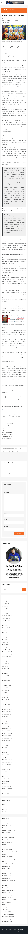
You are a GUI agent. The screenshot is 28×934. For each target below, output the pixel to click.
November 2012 (6, 709)
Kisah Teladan (5, 878)
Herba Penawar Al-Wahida (9, 851)
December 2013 (6, 678)
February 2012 (5, 728)
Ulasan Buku (5, 919)
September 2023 (6, 615)
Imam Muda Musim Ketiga (8, 859)
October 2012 (5, 711)
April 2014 (4, 668)
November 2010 (6, 762)
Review (4, 907)
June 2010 (4, 774)
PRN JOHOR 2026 (6, 897)
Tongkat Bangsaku (7, 914)
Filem (3, 847)
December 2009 (6, 788)
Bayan (3, 827)
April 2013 (4, 697)
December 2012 (6, 707)
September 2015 (6, 635)
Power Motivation (6, 895)
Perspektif (15, 20)
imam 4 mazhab (9, 428)
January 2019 (5, 620)
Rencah (18, 20)
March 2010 (5, 781)
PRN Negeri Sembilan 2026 (9, 899)
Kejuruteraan (5, 866)
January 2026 (5, 606)
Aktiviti (4, 823)
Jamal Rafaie (5, 18)
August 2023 (5, 618)
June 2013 (4, 692)
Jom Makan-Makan (7, 863)
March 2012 (5, 726)
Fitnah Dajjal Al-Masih (7, 849)
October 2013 (5, 683)
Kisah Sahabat (9, 20)
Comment (7, 492)
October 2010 (5, 764)
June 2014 (4, 663)
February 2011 (5, 755)
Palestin (4, 887)
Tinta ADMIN (5, 911)
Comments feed (6, 809)
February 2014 (5, 673)
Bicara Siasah (5, 832)
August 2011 (5, 740)
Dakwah (4, 20)
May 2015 (4, 639)
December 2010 (6, 759)
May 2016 (4, 632)
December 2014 (6, 651)
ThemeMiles (23, 931)
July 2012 (4, 719)
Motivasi (4, 883)
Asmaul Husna (6, 825)
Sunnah (22, 20)
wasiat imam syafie (6, 442)
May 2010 (4, 776)
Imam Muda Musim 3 (7, 856)
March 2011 (5, 752)
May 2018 (4, 625)
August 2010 (5, 769)
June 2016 (4, 630)
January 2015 (5, 649)
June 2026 (4, 603)
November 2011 (6, 735)
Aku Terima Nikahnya (6, 473)
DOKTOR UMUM (6, 842)
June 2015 (4, 637)
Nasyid (4, 885)
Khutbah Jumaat (6, 871)
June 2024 (5, 613)
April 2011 (4, 750)
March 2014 (5, 671)
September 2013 (6, 685)
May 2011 (4, 747)
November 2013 (6, 680)
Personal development (8, 890)
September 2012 (6, 714)
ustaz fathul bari (8, 440)
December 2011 (6, 733)
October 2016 (5, 627)
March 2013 (5, 699)
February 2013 (5, 702)
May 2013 (4, 695)
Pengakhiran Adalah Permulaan (8, 462)
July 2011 (4, 743)
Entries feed (5, 807)
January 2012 (5, 731)
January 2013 (5, 704)
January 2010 (5, 786)
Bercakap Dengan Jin (7, 830)
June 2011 (4, 745)
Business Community (7, 837)
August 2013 (5, 687)
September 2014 (6, 659)
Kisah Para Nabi (6, 873)
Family (4, 844)
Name (6, 513)
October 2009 (5, 793)
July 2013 (4, 690)
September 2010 (6, 767)
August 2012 (5, 716)
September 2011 (6, 738)
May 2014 (4, 666)
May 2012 (4, 723)
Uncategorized (6, 921)
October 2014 (5, 656)
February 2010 (5, 783)
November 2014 (6, 654)
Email (5, 519)
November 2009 (6, 791)
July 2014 (4, 661)
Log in (3, 804)
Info (3, 861)
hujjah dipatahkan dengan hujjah (6, 427)
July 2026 (4, 601)
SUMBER (6, 203)
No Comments (6, 22)
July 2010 (4, 771)
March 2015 (5, 644)
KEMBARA (5, 868)
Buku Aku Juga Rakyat (8, 835)
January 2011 (5, 757)
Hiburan (4, 854)
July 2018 (4, 623)
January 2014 (5, 675)
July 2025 (4, 608)
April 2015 (4, 642)
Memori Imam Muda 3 (7, 880)
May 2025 (4, 611)
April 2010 (4, 779)
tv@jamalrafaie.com (7, 916)
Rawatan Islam (6, 902)
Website (6, 526)
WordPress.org (6, 811)
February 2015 (5, 647)
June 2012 (4, 721)
